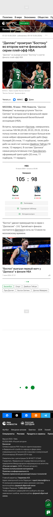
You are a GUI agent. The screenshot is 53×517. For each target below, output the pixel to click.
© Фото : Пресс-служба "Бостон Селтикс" (16, 91)
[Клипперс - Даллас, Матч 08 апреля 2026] (36, 198)
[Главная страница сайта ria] (3, 23)
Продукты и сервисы (36, 434)
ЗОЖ (40, 430)
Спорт (18, 286)
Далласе (19, 229)
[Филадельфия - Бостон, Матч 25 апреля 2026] (12, 198)
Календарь (28, 203)
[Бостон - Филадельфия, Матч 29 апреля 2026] (15, 198)
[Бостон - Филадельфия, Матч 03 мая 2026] (18, 198)
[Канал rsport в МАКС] (7, 415)
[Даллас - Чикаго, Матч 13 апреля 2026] (40, 198)
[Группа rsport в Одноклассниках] (36, 415)
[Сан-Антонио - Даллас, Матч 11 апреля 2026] (39, 198)
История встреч (28, 214)
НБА (27, 166)
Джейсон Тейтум (38, 144)
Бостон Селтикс (23, 290)
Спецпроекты (8, 434)
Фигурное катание (18, 430)
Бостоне (30, 126)
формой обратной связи (25, 485)
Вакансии (6, 444)
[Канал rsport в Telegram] (45, 415)
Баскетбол (8, 286)
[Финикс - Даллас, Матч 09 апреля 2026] (37, 198)
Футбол (5, 430)
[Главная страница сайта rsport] (15, 23)
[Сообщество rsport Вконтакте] (26, 415)
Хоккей (47, 430)
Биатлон (32, 430)
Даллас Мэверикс (40, 290)
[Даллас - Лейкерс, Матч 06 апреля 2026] (34, 198)
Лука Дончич (39, 151)
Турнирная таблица (28, 209)
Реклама (20, 434)
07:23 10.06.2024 (9, 36)
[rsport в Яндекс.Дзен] (16, 415)
